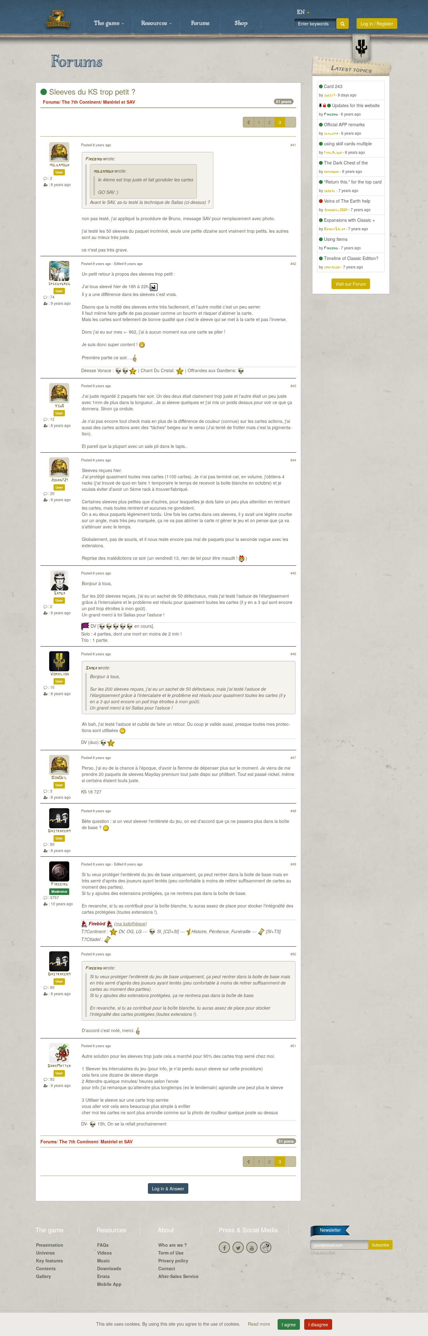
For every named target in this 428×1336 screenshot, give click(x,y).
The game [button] (107, 23)
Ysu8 (59, 406)
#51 (293, 1045)
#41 (293, 144)
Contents (46, 1268)
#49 (293, 863)
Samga (59, 593)
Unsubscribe (323, 1253)
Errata (103, 1276)
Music (103, 1260)
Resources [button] (155, 23)
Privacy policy (173, 1260)
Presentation (49, 1245)
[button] (303, 12)
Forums (200, 23)
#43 (293, 385)
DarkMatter (59, 1066)
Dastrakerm (59, 831)
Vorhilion (59, 674)
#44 (293, 459)
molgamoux (59, 165)
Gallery (43, 1276)
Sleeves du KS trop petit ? (91, 91)
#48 (293, 810)
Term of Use (171, 1253)
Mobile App (109, 1284)
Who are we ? (172, 1245)
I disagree (318, 1324)
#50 (293, 953)
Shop (241, 23)
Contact (166, 1268)
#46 (293, 653)
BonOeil (59, 778)
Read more (259, 1324)
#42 (293, 263)
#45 (293, 572)
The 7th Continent (81, 102)
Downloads (109, 1268)
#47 (293, 757)
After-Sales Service (178, 1276)
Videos (104, 1253)
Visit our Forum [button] (351, 284)
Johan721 (59, 480)
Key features (49, 1260)
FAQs (103, 1245)
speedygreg (59, 284)
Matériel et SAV (119, 102)
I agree (289, 1324)
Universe (45, 1253)
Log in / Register (377, 23)
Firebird (93, 159)
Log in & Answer (168, 1188)
